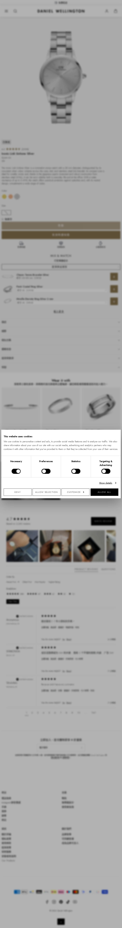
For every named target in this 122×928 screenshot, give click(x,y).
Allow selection (46, 491)
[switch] (46, 471)
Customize (74, 491)
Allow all (104, 491)
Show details (105, 483)
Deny (17, 491)
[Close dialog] (116, 425)
